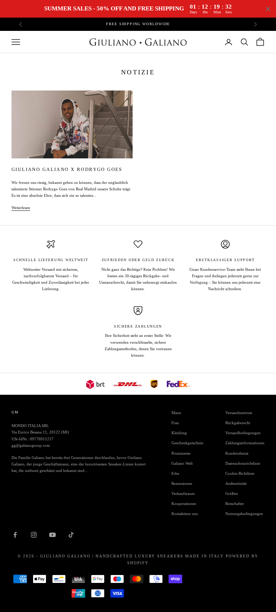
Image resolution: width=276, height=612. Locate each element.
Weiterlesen (21, 207)
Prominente (180, 453)
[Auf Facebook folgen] (15, 534)
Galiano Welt (182, 463)
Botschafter (234, 503)
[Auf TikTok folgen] (71, 534)
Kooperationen (183, 503)
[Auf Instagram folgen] (33, 534)
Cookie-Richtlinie (239, 473)
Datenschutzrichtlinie (242, 463)
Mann (176, 413)
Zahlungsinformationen (244, 443)
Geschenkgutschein (187, 443)
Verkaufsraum (183, 493)
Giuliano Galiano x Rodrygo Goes (67, 169)
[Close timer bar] (268, 9)
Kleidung (179, 433)
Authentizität (236, 483)
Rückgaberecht (237, 423)
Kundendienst (236, 453)
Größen (231, 493)
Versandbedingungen (243, 433)
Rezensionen (181, 483)
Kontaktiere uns (184, 513)
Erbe (175, 473)
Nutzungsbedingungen (244, 513)
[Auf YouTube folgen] (52, 534)
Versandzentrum (238, 413)
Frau (175, 423)
